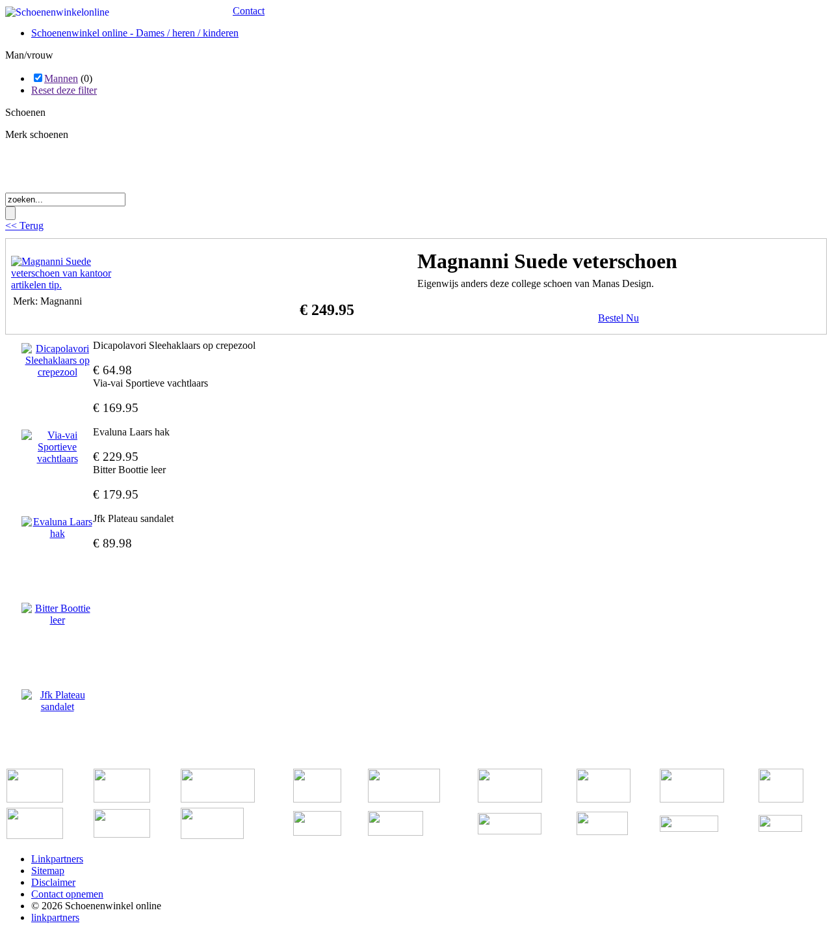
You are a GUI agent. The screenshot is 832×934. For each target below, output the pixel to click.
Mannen (61, 78)
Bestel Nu (618, 317)
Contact (249, 10)
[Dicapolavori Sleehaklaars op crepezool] (57, 360)
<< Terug (24, 225)
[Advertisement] (157, 170)
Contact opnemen (67, 894)
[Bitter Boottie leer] (57, 614)
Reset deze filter (64, 90)
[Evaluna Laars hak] (57, 528)
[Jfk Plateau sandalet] (57, 701)
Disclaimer (53, 882)
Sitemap (47, 870)
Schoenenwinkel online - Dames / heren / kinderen (135, 32)
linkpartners (55, 917)
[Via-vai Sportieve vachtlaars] (57, 447)
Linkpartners (57, 858)
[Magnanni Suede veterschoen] (76, 284)
